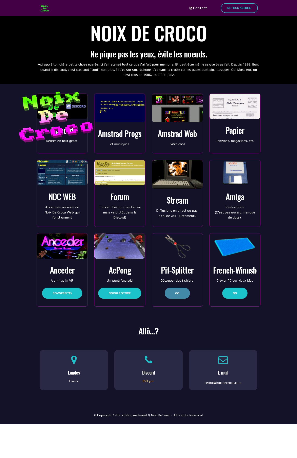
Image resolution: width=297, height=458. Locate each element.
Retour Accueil (239, 7)
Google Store (120, 293)
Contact (200, 8)
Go (177, 293)
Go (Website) (62, 293)
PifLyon (148, 381)
